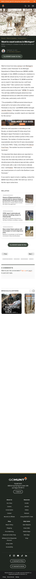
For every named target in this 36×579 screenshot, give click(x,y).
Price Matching (9, 531)
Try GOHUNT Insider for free (12, 56)
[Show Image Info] (34, 34)
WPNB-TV (25, 90)
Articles (27, 506)
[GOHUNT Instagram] (14, 556)
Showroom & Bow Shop (9, 535)
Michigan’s (29, 66)
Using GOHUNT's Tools (26, 516)
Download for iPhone (18, 561)
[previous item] (30, 291)
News (31, 258)
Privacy (4, 577)
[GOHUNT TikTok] (22, 556)
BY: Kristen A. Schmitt (14, 51)
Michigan (24, 258)
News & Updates (12, 38)
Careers (9, 506)
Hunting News (22, 38)
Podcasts (26, 513)
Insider (27, 503)
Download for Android (18, 566)
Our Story (9, 503)
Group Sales (9, 543)
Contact (9, 513)
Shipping (9, 528)
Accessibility (9, 547)
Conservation (9, 510)
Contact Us (18, 491)
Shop (9, 521)
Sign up (23, 270)
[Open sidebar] (33, 6)
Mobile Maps (26, 531)
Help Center (26, 521)
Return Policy (9, 524)
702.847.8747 (18, 484)
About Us (9, 500)
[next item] (33, 291)
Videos (27, 510)
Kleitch (10, 167)
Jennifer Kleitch (6, 110)
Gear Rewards (27, 524)
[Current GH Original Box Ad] (12, 304)
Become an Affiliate (9, 516)
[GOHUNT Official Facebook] (10, 556)
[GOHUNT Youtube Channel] (18, 556)
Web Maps (27, 535)
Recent (3, 38)
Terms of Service (10, 577)
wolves (19, 66)
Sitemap (17, 577)
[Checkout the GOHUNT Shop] (28, 6)
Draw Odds (27, 528)
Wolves (16, 258)
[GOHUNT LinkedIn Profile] (26, 556)
